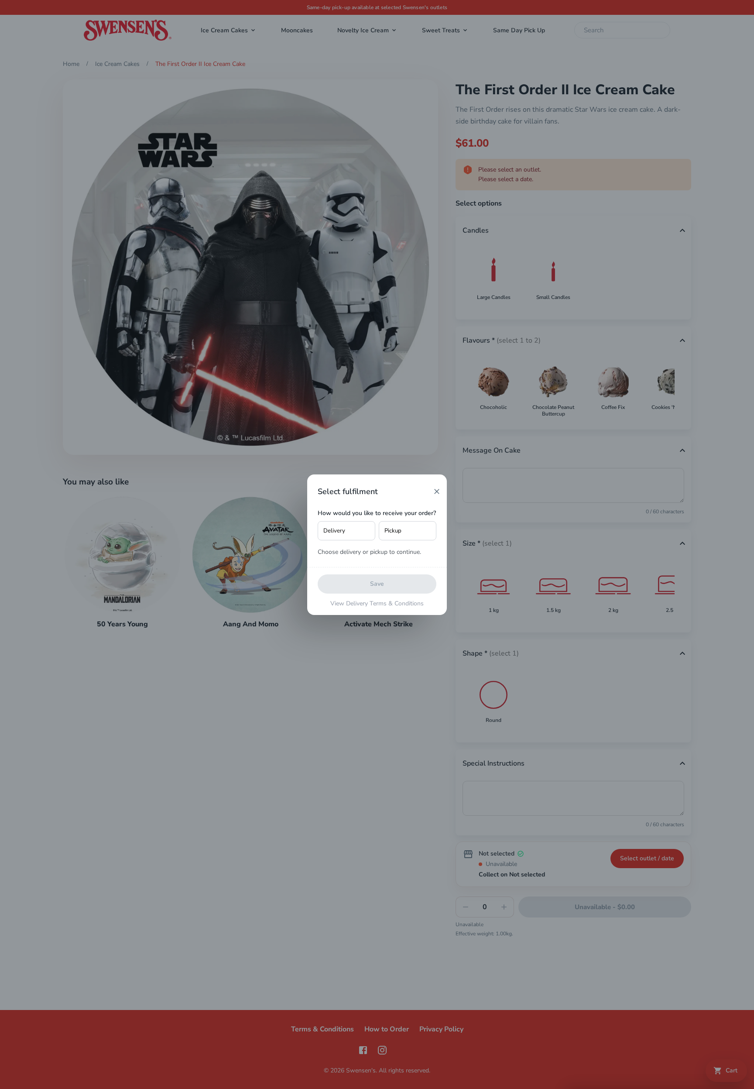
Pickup (392, 531)
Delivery (334, 531)
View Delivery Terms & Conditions (377, 603)
